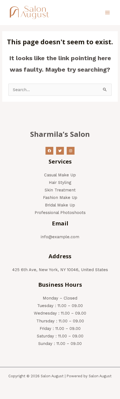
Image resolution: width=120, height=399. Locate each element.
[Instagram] (71, 151)
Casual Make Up (60, 174)
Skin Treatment (60, 190)
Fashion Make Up (60, 197)
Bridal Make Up (60, 205)
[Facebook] (49, 151)
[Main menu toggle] (107, 12)
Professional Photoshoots (60, 212)
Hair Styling (60, 182)
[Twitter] (60, 151)
